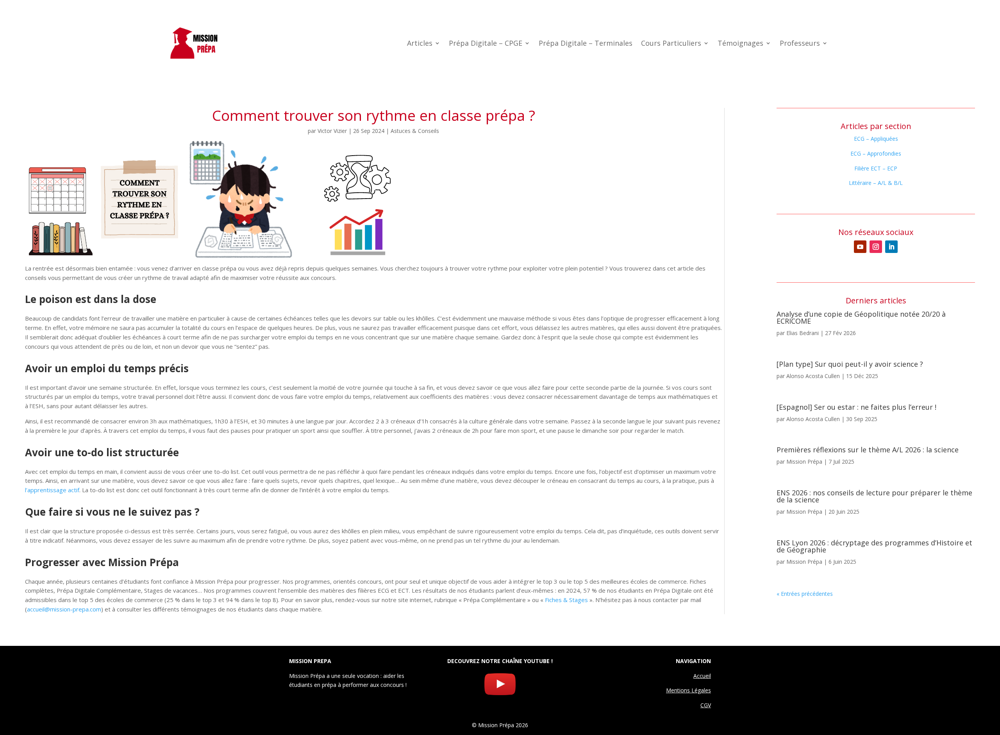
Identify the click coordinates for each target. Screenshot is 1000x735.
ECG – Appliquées (876, 138)
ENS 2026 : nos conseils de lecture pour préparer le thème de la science (874, 496)
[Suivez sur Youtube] (860, 246)
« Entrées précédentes (805, 593)
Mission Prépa (804, 461)
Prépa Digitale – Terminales (585, 44)
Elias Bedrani (802, 333)
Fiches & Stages (566, 600)
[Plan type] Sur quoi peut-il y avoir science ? (850, 364)
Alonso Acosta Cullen (813, 376)
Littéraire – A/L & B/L (876, 182)
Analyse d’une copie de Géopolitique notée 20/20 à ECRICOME (861, 317)
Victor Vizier (332, 130)
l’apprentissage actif (52, 490)
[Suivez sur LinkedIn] (891, 246)
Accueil (702, 675)
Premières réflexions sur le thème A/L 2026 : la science (868, 449)
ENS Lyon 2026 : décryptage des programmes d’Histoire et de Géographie (874, 546)
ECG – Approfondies (875, 153)
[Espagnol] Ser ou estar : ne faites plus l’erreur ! (856, 407)
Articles (419, 44)
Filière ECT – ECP (875, 168)
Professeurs (800, 44)
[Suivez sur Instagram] (876, 246)
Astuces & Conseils (415, 130)
